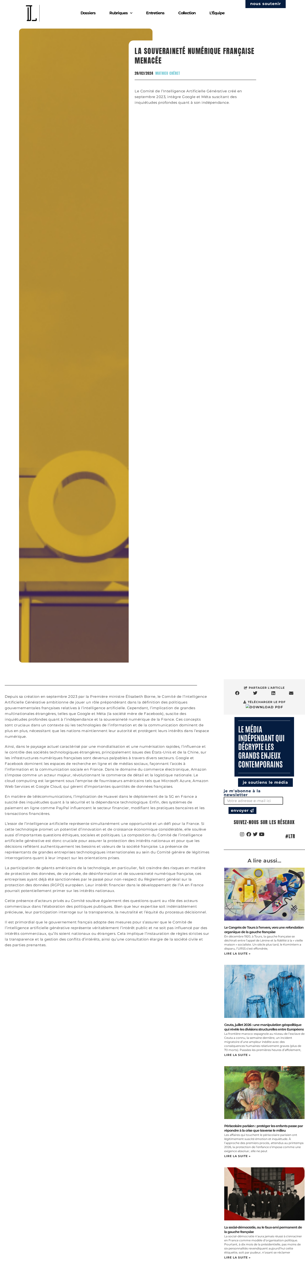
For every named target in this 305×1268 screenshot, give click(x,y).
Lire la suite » (237, 953)
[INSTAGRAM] (242, 834)
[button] (237, 693)
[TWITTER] (255, 834)
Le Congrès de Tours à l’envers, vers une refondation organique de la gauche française (264, 929)
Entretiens (155, 13)
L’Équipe (216, 13)
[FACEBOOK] (248, 834)
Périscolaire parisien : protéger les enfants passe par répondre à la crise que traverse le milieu (263, 1128)
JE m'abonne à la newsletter (242, 793)
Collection (187, 13)
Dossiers (88, 13)
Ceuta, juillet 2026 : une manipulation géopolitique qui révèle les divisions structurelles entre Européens (264, 1027)
